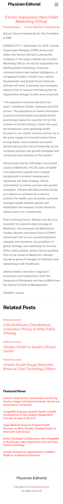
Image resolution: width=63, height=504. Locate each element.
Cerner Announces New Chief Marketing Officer (31, 19)
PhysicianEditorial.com (38, 487)
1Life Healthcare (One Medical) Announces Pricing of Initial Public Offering (29, 329)
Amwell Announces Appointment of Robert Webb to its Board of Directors (29, 453)
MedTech (38, 27)
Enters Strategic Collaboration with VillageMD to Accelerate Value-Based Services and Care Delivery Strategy (31, 442)
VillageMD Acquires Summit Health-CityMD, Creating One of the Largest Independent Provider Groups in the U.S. (30, 415)
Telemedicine (52, 27)
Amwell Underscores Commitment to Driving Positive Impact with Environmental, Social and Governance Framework (31, 401)
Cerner (28, 27)
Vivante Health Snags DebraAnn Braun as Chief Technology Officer (29, 367)
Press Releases (11, 27)
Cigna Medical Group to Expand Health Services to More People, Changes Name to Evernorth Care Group (29, 428)
